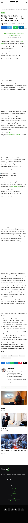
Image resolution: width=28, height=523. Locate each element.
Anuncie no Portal (14, 515)
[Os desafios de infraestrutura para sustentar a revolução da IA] (14, 420)
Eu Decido (10, 132)
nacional (3, 357)
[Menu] (2, 2)
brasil (5, 355)
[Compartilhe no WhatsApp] (15, 27)
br (2, 355)
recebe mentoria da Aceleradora (14, 134)
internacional (22, 355)
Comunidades (12, 513)
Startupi (9, 519)
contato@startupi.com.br (9, 479)
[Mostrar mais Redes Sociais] (25, 27)
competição (10, 355)
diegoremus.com (19, 382)
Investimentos (20, 513)
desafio (16, 355)
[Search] (26, 2)
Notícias (5, 513)
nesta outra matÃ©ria (16, 186)
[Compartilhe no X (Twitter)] (9, 27)
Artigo (3, 12)
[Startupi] (14, 2)
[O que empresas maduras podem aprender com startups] (14, 398)
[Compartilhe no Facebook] (4, 27)
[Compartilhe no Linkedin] (21, 27)
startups (8, 357)
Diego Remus (7, 23)
